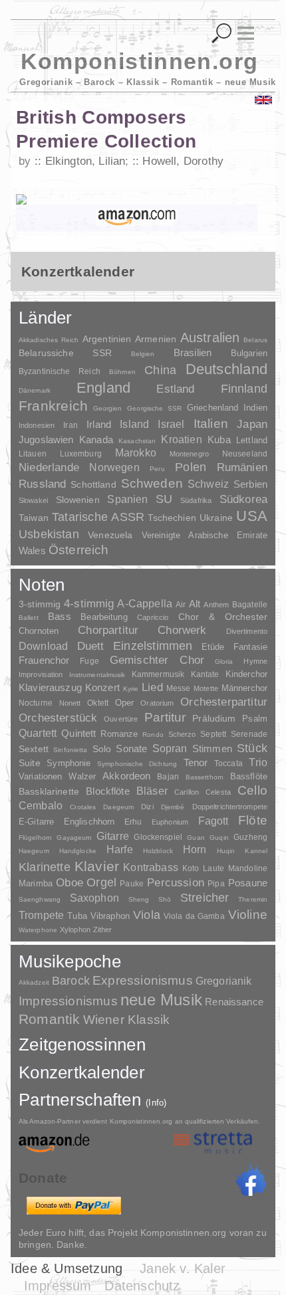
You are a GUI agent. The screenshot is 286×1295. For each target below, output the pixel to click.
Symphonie (68, 763)
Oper (124, 703)
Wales (32, 550)
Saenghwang (40, 899)
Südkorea (243, 499)
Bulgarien (249, 353)
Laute (213, 868)
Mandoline (247, 868)
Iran (70, 425)
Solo (102, 749)
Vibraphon (110, 916)
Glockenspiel (158, 837)
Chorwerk (182, 630)
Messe (178, 688)
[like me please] (250, 1180)
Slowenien (78, 499)
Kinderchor (246, 674)
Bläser (152, 791)
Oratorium (157, 703)
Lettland (251, 440)
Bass (59, 616)
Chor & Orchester (222, 616)
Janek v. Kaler (182, 1268)
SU (164, 499)
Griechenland (213, 408)
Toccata (228, 763)
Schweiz (208, 484)
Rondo (153, 734)
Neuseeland (244, 453)
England (103, 387)
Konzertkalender (82, 1072)
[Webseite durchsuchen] (222, 33)
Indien (255, 408)
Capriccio (152, 617)
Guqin (219, 837)
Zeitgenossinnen (82, 1044)
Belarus (255, 340)
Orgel (101, 882)
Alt (194, 604)
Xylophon (75, 930)
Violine (247, 915)
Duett (90, 645)
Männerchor (244, 688)
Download (43, 646)
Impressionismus (68, 1001)
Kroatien (181, 439)
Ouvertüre (121, 719)
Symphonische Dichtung (137, 763)
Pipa (216, 883)
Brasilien (193, 352)
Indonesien (37, 425)
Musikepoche (70, 961)
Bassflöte (248, 776)
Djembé (173, 807)
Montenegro (189, 454)
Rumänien (242, 467)
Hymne (255, 661)
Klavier (96, 866)
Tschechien (172, 517)
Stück (252, 748)
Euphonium (170, 822)
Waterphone (38, 930)
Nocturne (36, 702)
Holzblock (158, 850)
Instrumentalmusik (97, 674)
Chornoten (39, 631)
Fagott (213, 821)
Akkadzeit (34, 982)
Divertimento (246, 631)
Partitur (165, 717)
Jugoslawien (46, 439)
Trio (258, 762)
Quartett (38, 733)
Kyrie (131, 688)
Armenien (155, 339)
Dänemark (35, 390)
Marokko (135, 452)
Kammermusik (158, 674)
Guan (195, 837)
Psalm (254, 719)
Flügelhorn (35, 837)
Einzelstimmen (152, 645)
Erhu (133, 821)
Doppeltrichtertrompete (229, 807)
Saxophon (94, 898)
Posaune (247, 882)
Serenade (249, 734)
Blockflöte (108, 791)
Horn (195, 849)
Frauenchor (44, 660)
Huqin (226, 850)
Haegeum (34, 850)
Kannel (256, 850)
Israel (171, 424)
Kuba (219, 440)
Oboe (69, 882)
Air (181, 604)
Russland (42, 484)
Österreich (79, 550)
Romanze (119, 734)
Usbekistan (49, 534)
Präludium (213, 719)
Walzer (82, 776)
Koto (190, 868)
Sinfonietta (70, 749)
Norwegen (114, 467)
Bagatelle (249, 604)
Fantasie (250, 647)
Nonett (70, 703)
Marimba (36, 883)
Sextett (34, 749)
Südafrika (196, 500)
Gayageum (74, 837)
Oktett (97, 703)
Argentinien (107, 339)
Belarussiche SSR (65, 353)
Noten (42, 584)
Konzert (102, 687)
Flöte (252, 820)
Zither (102, 930)
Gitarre (112, 836)
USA (251, 516)
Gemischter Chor (157, 660)
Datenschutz (142, 1285)
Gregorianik (224, 981)
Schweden (152, 483)
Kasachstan (137, 441)
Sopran (170, 748)
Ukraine (216, 518)
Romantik (49, 1019)
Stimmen (212, 749)
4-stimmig (89, 603)
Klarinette (45, 867)
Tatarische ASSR (98, 517)
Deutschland (226, 369)
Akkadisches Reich (48, 340)
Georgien (107, 408)
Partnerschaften (93, 1099)
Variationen (40, 776)
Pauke (132, 883)
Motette (206, 688)
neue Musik (161, 1000)
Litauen (33, 453)
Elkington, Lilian (85, 161)
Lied (152, 687)
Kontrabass (150, 867)
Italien (211, 424)
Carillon (186, 792)
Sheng (138, 899)
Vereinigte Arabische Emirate (204, 535)
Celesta (218, 792)
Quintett (78, 733)
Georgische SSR (154, 408)
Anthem (216, 605)
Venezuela (110, 535)
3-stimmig (40, 604)
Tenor (196, 762)
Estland (175, 389)
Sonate (131, 748)
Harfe (119, 849)
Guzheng (250, 837)
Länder (45, 317)
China (160, 370)
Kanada (96, 440)
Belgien (143, 353)
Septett (213, 734)
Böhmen (122, 371)
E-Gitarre (36, 822)
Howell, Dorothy (182, 161)
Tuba (77, 916)
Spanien (127, 499)
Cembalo (41, 805)
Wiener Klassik (126, 1020)
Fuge (89, 661)
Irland (98, 424)
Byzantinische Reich (59, 371)
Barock (71, 980)
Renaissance (234, 1001)
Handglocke (77, 850)
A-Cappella (144, 603)
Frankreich (53, 406)
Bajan (168, 776)
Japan (252, 424)
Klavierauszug (50, 687)
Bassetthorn (204, 777)
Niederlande (49, 467)
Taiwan (34, 517)
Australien (210, 337)
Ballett (29, 617)
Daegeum (118, 807)
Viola (146, 915)
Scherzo (182, 734)
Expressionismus (142, 980)
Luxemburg (81, 453)
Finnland (244, 388)
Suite (30, 762)
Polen (190, 467)
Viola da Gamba (194, 916)
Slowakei (33, 500)
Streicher (204, 897)
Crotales (83, 807)
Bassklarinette (49, 791)
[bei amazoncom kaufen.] (136, 218)
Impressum (58, 1285)
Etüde (213, 647)
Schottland (93, 484)
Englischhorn (89, 822)
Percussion (175, 882)
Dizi (147, 807)
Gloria (224, 661)
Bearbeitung (103, 617)
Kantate (205, 674)
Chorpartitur (108, 630)
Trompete (41, 915)
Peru (157, 468)
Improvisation (41, 674)
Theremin (252, 899)
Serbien (250, 484)
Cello (252, 790)
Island (134, 424)
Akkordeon (126, 775)
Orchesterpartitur (223, 702)
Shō (164, 899)
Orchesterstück (58, 718)
